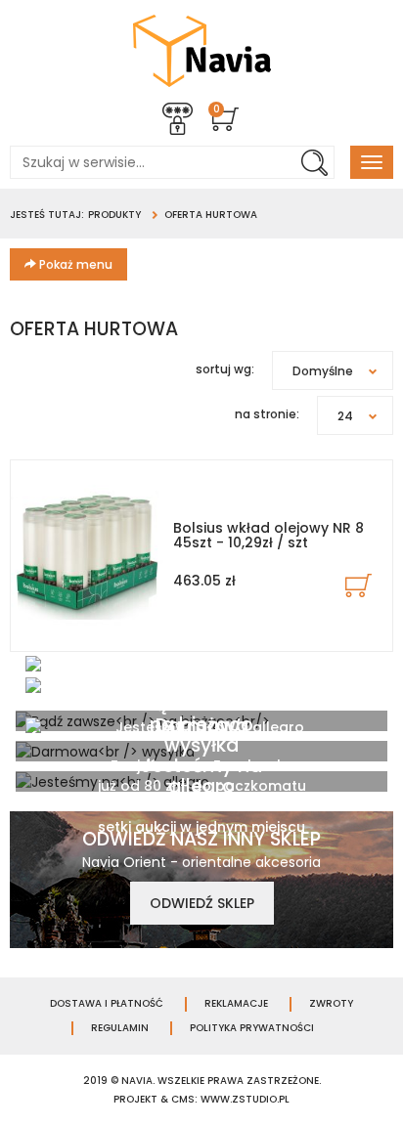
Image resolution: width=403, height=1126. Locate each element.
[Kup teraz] (358, 585)
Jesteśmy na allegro (201, 776)
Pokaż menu (74, 264)
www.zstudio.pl (245, 1099)
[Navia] (202, 51)
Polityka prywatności (252, 1028)
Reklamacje (236, 1004)
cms (183, 1099)
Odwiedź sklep (202, 903)
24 (345, 416)
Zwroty (331, 1004)
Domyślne (322, 371)
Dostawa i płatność (106, 1004)
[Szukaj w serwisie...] (314, 162)
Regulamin (120, 1028)
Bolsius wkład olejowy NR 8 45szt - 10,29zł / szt (268, 535)
